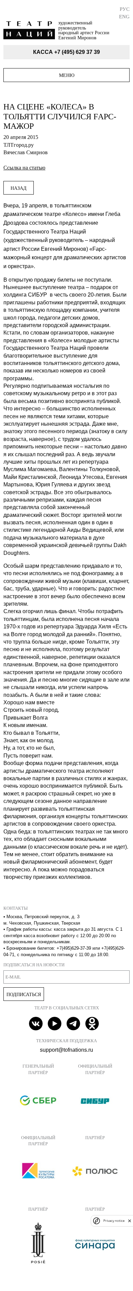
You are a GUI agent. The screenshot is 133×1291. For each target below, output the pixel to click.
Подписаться (23, 994)
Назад (19, 188)
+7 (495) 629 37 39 (77, 52)
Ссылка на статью (24, 167)
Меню (66, 75)
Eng (124, 16)
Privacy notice (113, 1221)
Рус (125, 9)
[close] (129, 1220)
